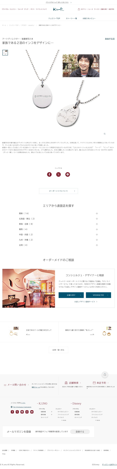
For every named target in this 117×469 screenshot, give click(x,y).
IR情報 (13, 450)
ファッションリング (63, 414)
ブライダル (5, 9)
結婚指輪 (77, 411)
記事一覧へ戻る (59, 350)
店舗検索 (73, 383)
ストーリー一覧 (71, 18)
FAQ (3, 454)
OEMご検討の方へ (24, 450)
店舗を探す (104, 9)
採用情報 (106, 450)
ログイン (83, 9)
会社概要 (4, 450)
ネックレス (61, 417)
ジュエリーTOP (54, 18)
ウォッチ (20, 9)
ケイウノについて (41, 9)
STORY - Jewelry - (28, 25)
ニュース (90, 9)
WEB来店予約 (98, 295)
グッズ (26, 9)
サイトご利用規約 (38, 450)
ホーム (4, 25)
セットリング (44, 417)
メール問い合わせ (16, 385)
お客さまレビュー (89, 18)
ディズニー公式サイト (109, 464)
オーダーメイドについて (58, 191)
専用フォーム (36, 387)
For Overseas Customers (22, 407)
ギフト (33, 9)
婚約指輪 (77, 414)
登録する (80, 432)
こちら (23, 402)
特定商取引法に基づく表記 (92, 450)
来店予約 (111, 9)
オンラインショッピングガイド (72, 450)
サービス (97, 9)
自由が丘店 (110, 39)
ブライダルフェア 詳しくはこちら (57, 2)
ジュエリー (13, 9)
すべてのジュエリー (63, 411)
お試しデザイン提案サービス (84, 301)
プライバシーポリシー (53, 450)
